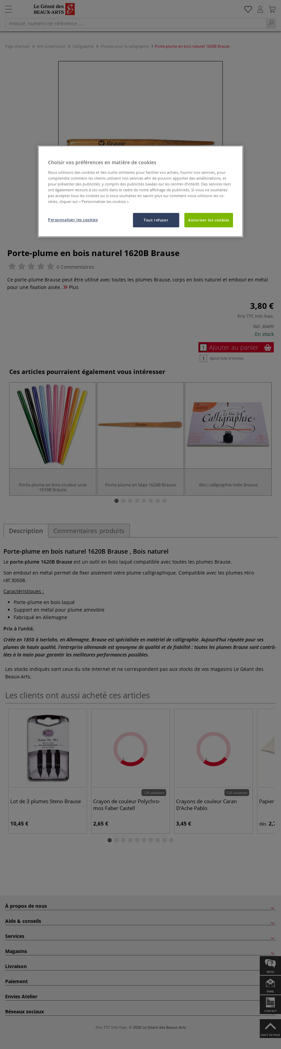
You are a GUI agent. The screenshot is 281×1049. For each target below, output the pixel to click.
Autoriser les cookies (208, 219)
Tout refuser (156, 219)
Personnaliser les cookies (73, 219)
